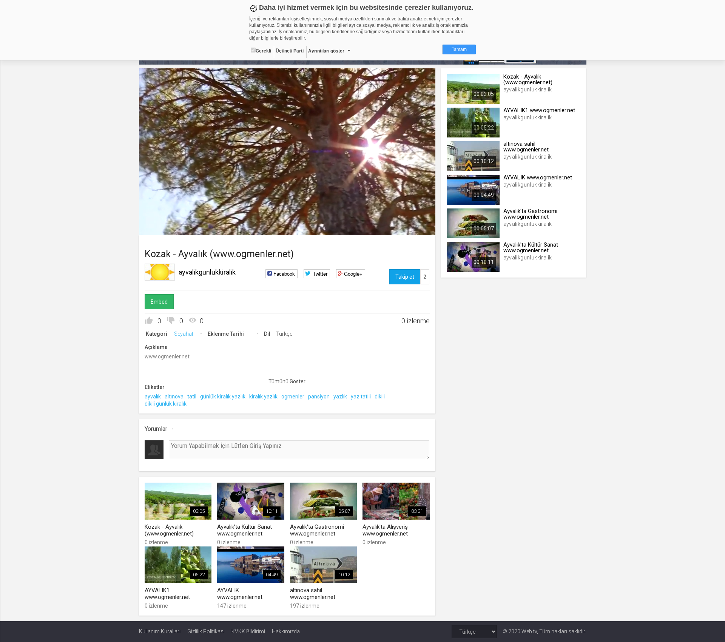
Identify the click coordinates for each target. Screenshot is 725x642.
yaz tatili (361, 397)
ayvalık (153, 397)
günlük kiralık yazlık (222, 397)
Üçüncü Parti (290, 51)
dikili (380, 397)
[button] (163, 225)
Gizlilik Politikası (206, 631)
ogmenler (292, 397)
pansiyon (319, 397)
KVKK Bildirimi (248, 631)
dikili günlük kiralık (166, 404)
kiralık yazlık (263, 397)
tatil (191, 397)
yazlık (340, 397)
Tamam (459, 49)
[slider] (287, 214)
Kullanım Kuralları (159, 631)
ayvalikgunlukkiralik (207, 272)
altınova (174, 397)
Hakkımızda (286, 631)
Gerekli (263, 51)
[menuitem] (391, 226)
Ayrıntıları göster (326, 51)
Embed (159, 302)
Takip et (404, 277)
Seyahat (183, 334)
